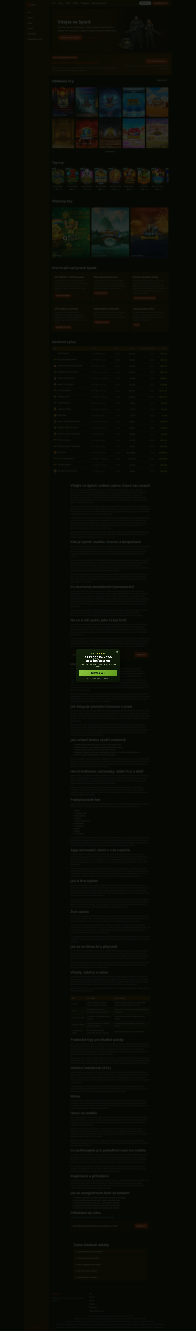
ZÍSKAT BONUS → (98, 673)
